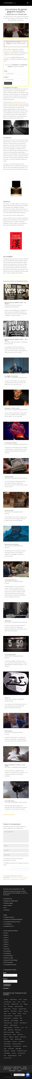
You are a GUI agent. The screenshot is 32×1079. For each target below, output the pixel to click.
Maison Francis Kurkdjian (9, 1032)
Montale (16, 1036)
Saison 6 (6, 944)
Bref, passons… (9, 731)
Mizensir (5, 1036)
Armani (20, 999)
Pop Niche (25, 1046)
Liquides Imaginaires (8, 1027)
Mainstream (10, 1029)
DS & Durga (10, 1006)
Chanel (23, 1001)
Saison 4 (6, 939)
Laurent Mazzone (23, 1022)
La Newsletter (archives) (10, 964)
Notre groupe (10, 57)
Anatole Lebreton (13, 999)
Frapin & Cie (6, 1011)
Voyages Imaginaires (12, 1055)
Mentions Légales (8, 903)
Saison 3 (6, 937)
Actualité (14, 699)
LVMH (5, 1029)
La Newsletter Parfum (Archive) (19, 377)
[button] (28, 1075)
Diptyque (26, 1004)
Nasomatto (6, 1039)
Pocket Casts (23, 1069)
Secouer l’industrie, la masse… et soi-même (15, 765)
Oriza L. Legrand (7, 1041)
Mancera (18, 1032)
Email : (6, 71)
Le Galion (6, 1025)
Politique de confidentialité (11, 901)
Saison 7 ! (7, 698)
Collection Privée (14, 1004)
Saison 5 (6, 942)
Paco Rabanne (22, 1041)
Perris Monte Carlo (17, 1046)
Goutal (5, 1013)
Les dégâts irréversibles (11, 376)
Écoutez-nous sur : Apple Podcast (12, 1067)
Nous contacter (8, 905)
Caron (14, 1001)
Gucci (9, 1013)
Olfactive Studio (18, 1039)
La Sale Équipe (8, 924)
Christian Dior (7, 1004)
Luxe (26, 1027)
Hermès (24, 1013)
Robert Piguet (18, 1048)
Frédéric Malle (14, 1011)
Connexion (7, 910)
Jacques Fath (6, 1020)
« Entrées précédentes (8, 814)
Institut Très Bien (17, 1015)
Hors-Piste (6, 949)
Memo (14, 1034)
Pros (5, 907)
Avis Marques (7, 953)
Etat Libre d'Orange (19, 1006)
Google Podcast (7, 1069)
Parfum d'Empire (7, 1043)
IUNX (21, 1018)
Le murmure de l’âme (11, 443)
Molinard (11, 1036)
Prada (5, 1048)
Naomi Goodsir (23, 1036)
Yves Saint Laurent (7, 1057)
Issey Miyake (15, 1018)
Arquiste (25, 999)
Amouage (6, 999)
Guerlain (14, 1013)
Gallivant (20, 1011)
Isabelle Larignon (7, 1018)
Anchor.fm (16, 1069)
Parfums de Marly (7, 1046)
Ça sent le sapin (9, 510)
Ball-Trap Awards (16, 305)
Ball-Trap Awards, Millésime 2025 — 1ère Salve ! (16, 340)
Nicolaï (11, 1039)
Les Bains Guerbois (13, 1025)
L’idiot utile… (8, 621)
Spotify (24, 1067)
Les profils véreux (10, 801)
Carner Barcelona (7, 1001)
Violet (5, 1055)
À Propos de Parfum (9, 917)
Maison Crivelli (18, 1029)
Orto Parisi (14, 1041)
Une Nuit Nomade (21, 1053)
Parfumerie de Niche (17, 1043)
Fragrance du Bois (22, 1008)
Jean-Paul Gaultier (14, 1020)
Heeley (19, 1013)
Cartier (18, 1001)
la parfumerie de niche (17, 102)
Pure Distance (11, 1048)
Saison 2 (6, 935)
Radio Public (12, 1070)
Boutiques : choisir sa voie (12, 408)
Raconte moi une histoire (12, 544)
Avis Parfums (7, 951)
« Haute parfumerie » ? (11, 580)
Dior (21, 1004)
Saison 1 (6, 933)
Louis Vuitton (16, 1027)
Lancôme (16, 1022)
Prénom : (6, 77)
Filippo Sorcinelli (7, 1008)
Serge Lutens (6, 1050)
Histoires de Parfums (8, 1015)
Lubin (22, 1027)
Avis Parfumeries (8, 955)
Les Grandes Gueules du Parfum (12, 921)
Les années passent (10, 654)
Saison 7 (6, 946)
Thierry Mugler (7, 1053)
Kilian (21, 1020)
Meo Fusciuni (20, 1034)
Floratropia (14, 1008)
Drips (5, 1006)
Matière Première (7, 1034)
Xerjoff (19, 1055)
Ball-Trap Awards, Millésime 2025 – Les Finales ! (15, 303)
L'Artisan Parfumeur (8, 1022)
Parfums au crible (8, 958)
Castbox (19, 1070)
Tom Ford (14, 1053)
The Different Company (22, 1050)
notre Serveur (11, 51)
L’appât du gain (9, 476)
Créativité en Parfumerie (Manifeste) (13, 919)
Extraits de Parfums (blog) (10, 960)
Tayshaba (13, 1050)
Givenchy (26, 1011)
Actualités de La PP (9, 926)
